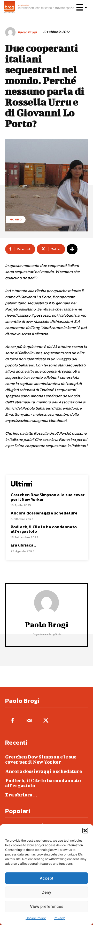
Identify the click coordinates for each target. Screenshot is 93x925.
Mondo (16, 219)
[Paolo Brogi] (11, 32)
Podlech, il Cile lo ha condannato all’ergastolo (44, 529)
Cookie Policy (36, 918)
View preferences (46, 906)
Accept (46, 878)
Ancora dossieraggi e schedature (44, 513)
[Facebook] (12, 721)
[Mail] (29, 721)
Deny (46, 892)
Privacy (59, 918)
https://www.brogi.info (47, 634)
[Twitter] (46, 721)
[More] (72, 249)
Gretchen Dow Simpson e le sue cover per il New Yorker (48, 497)
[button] (85, 830)
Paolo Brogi (27, 32)
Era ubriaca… (23, 545)
